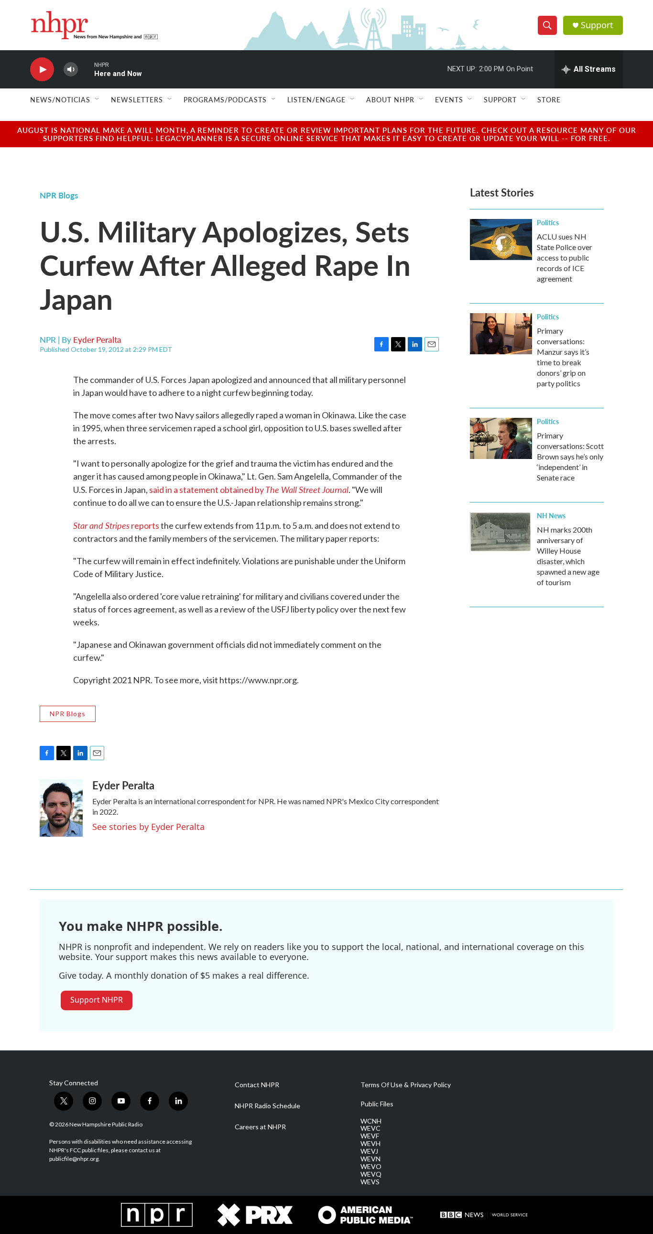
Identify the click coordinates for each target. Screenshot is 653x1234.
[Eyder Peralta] (61, 808)
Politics (548, 222)
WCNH (370, 1121)
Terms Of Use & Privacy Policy (405, 1085)
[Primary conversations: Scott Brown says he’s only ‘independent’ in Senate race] (501, 438)
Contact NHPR (257, 1085)
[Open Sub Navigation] (97, 99)
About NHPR (390, 99)
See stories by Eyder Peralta (148, 826)
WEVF (369, 1136)
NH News (551, 515)
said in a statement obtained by (248, 489)
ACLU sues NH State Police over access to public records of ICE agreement (564, 257)
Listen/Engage (316, 99)
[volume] (71, 69)
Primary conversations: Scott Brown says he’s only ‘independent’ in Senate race (570, 456)
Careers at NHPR (260, 1127)
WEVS (370, 1182)
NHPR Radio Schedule (267, 1106)
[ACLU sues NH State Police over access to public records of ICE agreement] (501, 239)
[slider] (86, 69)
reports (116, 525)
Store (549, 99)
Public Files (376, 1104)
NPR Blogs (59, 195)
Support (597, 25)
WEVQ (370, 1174)
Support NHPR (96, 999)
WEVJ (369, 1151)
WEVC (370, 1128)
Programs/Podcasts (225, 99)
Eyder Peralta (97, 339)
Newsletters (137, 99)
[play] (42, 69)
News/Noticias (60, 99)
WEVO (370, 1166)
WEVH (370, 1143)
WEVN (370, 1159)
